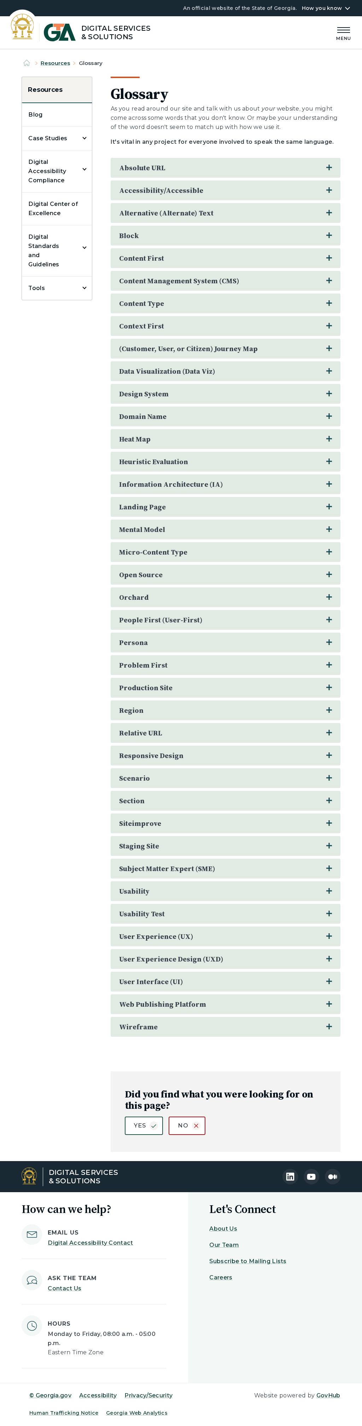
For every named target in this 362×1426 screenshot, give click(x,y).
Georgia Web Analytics (137, 1413)
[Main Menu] (343, 32)
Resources (55, 63)
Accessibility (98, 1395)
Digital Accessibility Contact (90, 1242)
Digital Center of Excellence (53, 209)
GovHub (328, 1395)
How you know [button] (322, 8)
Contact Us (64, 1288)
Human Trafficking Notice (64, 1413)
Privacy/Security (148, 1395)
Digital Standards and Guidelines (43, 250)
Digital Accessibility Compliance (47, 171)
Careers (220, 1277)
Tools (36, 288)
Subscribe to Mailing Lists (247, 1261)
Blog (35, 114)
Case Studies (47, 138)
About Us (223, 1228)
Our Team (224, 1245)
